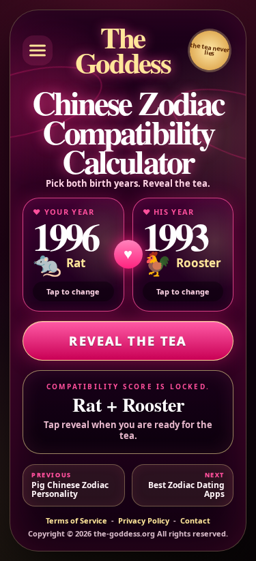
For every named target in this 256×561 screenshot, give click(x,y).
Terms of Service (76, 521)
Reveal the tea (127, 341)
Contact (195, 521)
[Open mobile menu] (38, 50)
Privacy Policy (143, 521)
